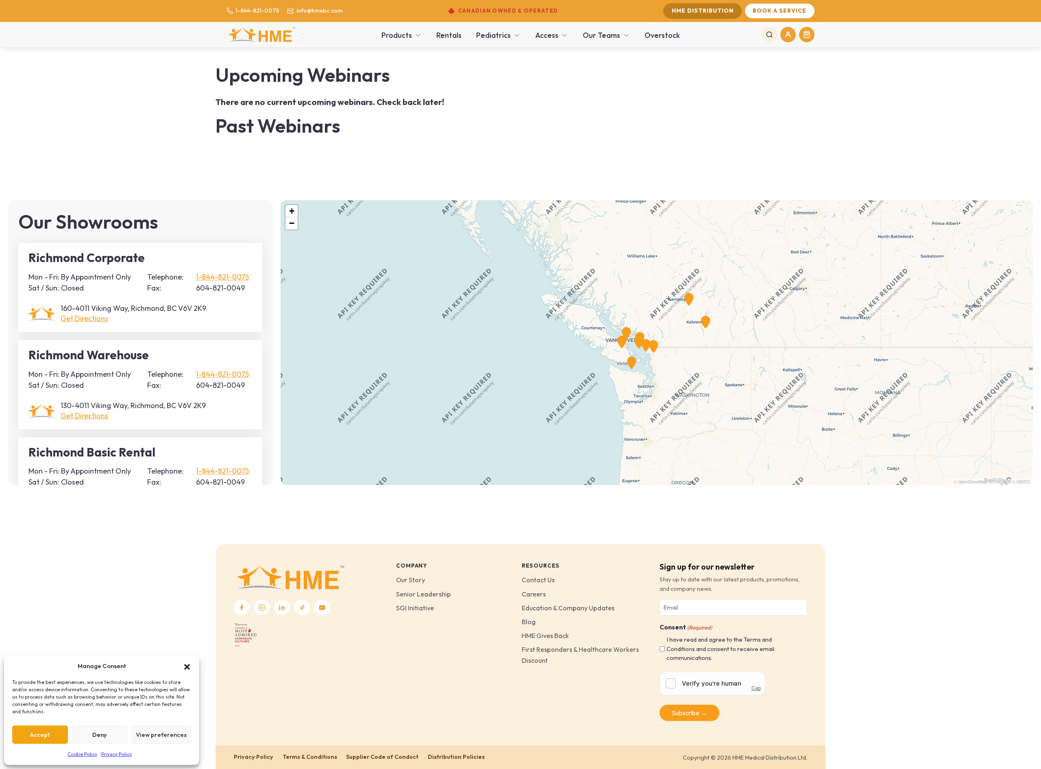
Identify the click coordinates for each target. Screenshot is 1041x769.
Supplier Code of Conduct (382, 756)
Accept (40, 734)
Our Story (410, 580)
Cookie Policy (82, 754)
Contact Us (538, 580)
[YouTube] (322, 608)
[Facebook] (242, 608)
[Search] (769, 34)
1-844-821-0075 (257, 10)
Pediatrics (493, 35)
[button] (187, 666)
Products (396, 35)
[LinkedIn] (282, 608)
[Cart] (807, 34)
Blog (529, 622)
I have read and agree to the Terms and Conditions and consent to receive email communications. (720, 649)
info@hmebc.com (319, 10)
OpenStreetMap (973, 482)
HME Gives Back (545, 635)
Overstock (662, 35)
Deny (99, 734)
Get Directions (84, 318)
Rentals (449, 35)
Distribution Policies (456, 756)
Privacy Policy (116, 754)
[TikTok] (302, 608)
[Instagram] (262, 608)
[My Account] (788, 34)
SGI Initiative (415, 608)
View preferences (161, 734)
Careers (534, 594)
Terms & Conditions (310, 756)
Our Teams (601, 35)
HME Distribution (703, 10)
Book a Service (779, 10)
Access (546, 35)
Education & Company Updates (568, 608)
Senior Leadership (423, 594)
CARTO (1023, 482)
